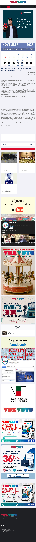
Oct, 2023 (19, 70)
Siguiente (31, 144)
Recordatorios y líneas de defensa (26, 164)
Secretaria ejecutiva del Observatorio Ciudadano (9, 70)
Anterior (4, 144)
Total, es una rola (5, 185)
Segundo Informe (11, 333)
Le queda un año (5, 164)
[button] (34, 6)
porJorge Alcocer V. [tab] (18, 327)
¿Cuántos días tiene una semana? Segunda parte (16, 68)
